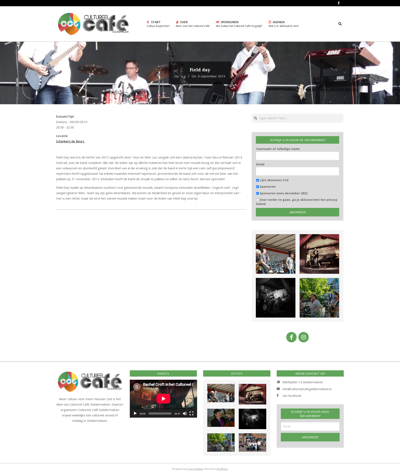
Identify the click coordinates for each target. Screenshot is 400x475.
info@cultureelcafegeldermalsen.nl (306, 389)
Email (260, 164)
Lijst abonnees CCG (274, 180)
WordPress (222, 468)
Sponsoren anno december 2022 (283, 193)
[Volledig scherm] (191, 413)
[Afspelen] (135, 413)
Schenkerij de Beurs (70, 141)
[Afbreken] (185, 413)
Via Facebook (291, 395)
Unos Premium (195, 468)
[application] (163, 398)
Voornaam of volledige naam (278, 149)
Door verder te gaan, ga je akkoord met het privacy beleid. (297, 202)
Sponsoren (267, 186)
